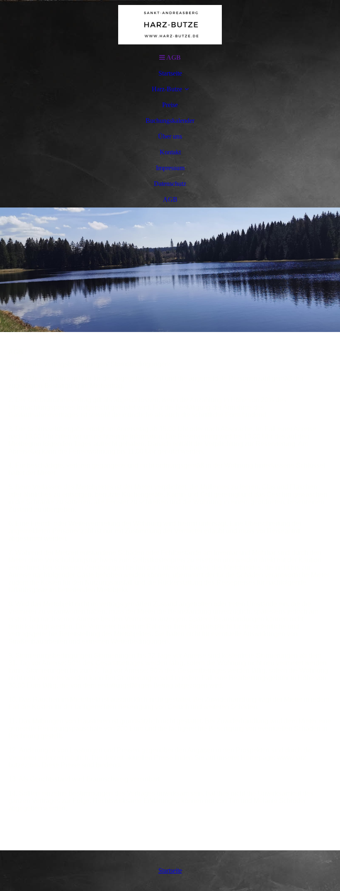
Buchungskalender (170, 120)
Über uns (170, 136)
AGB (170, 199)
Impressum (170, 167)
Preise (170, 104)
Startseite (170, 73)
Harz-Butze (167, 89)
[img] (170, 25)
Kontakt (170, 152)
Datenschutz (170, 183)
